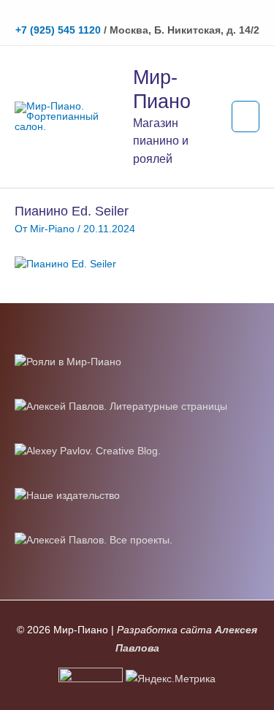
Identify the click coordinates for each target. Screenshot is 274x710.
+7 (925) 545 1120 (58, 30)
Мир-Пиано (162, 89)
